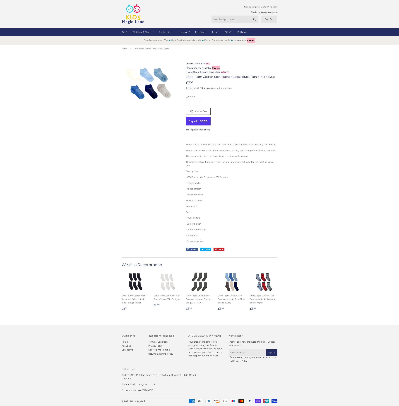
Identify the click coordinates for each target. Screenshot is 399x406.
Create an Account (269, 12)
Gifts (227, 32)
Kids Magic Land (137, 401)
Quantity (190, 96)
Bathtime (242, 32)
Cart (271, 19)
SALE (124, 32)
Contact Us (127, 349)
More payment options (198, 129)
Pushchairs (165, 32)
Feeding (200, 32)
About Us (126, 345)
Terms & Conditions (158, 341)
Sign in (254, 12)
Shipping (204, 88)
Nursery (183, 32)
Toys (214, 32)
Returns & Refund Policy (160, 353)
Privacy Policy (155, 345)
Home (124, 48)
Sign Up (271, 352)
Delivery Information (159, 349)
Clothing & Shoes (142, 32)
